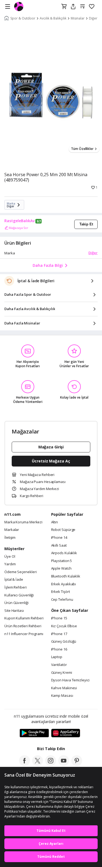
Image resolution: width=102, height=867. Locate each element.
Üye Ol (9, 556)
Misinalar (78, 18)
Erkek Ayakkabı (63, 584)
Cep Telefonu (62, 599)
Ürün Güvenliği (16, 603)
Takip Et (86, 224)
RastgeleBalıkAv (19, 220)
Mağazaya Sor (18, 228)
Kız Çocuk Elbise (64, 626)
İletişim (10, 538)
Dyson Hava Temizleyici (70, 680)
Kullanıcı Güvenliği (19, 595)
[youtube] (63, 764)
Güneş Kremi (61, 673)
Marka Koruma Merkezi (23, 522)
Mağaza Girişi (51, 446)
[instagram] (50, 764)
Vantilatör (59, 665)
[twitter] (37, 764)
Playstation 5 (61, 561)
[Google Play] (34, 733)
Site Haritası (14, 611)
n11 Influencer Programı (23, 634)
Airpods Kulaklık (64, 553)
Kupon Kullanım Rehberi (24, 618)
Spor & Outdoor (22, 18)
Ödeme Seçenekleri (20, 572)
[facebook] (24, 764)
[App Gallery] (65, 733)
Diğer (93, 252)
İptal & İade (13, 579)
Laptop (56, 657)
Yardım (10, 564)
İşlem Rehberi (15, 587)
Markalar (11, 530)
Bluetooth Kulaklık (65, 576)
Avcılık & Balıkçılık (53, 18)
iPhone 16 (59, 649)
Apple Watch (61, 568)
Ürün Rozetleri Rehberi (22, 626)
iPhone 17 (59, 634)
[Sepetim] (64, 7)
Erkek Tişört (60, 592)
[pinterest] (76, 764)
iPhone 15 (59, 618)
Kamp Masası (62, 696)
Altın (54, 522)
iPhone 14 (59, 538)
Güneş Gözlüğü (63, 641)
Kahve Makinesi (64, 688)
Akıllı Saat (59, 545)
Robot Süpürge (63, 530)
